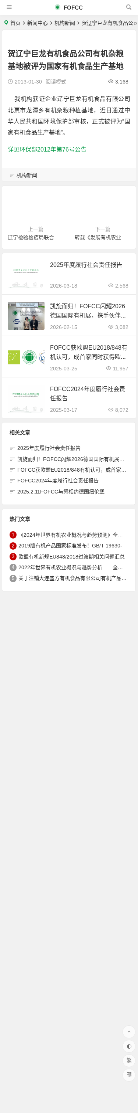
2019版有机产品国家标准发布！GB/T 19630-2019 (76, 546)
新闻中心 (37, 23)
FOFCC (72, 7)
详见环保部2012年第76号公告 (47, 149)
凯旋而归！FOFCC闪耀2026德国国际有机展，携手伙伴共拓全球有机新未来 (88, 315)
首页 (15, 23)
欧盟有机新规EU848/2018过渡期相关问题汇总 (71, 557)
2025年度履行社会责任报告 (86, 265)
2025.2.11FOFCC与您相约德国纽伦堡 (61, 492)
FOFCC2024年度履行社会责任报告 (58, 480)
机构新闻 (64, 23)
